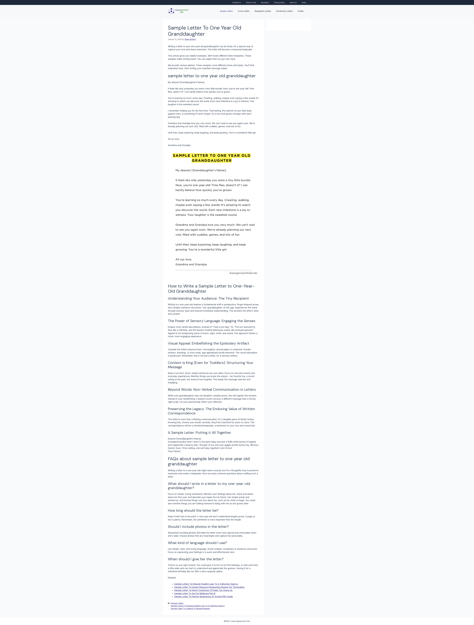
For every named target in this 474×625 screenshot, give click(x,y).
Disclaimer (265, 2)
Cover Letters (244, 11)
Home (304, 2)
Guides (301, 11)
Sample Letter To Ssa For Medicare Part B (194, 593)
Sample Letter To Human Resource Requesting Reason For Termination (209, 587)
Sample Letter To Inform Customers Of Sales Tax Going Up (203, 590)
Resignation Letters (263, 11)
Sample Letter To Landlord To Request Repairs (190, 608)
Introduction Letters (284, 11)
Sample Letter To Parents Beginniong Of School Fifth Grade (203, 596)
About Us (293, 2)
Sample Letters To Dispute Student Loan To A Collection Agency (206, 584)
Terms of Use (251, 2)
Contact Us (236, 2)
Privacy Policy (279, 2)
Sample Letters (226, 11)
